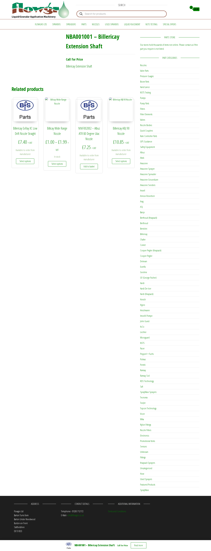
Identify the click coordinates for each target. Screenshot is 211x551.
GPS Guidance (146, 141)
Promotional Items (147, 441)
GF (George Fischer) (148, 277)
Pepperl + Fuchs (147, 353)
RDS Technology (147, 381)
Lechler (143, 332)
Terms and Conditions (117, 511)
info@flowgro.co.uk (76, 515)
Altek (142, 157)
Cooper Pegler (146, 255)
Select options (25, 161)
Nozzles (96, 24)
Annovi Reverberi (147, 196)
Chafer (143, 239)
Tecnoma (144, 397)
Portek (142, 364)
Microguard (145, 337)
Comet (143, 245)
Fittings (143, 457)
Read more (138, 545)
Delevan (143, 261)
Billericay (143, 234)
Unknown (144, 451)
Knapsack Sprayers (147, 462)
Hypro (142, 304)
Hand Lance (145, 87)
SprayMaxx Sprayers (148, 392)
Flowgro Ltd (41, 24)
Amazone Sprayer (147, 168)
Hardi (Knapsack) (146, 294)
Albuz (142, 152)
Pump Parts (144, 103)
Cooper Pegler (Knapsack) (150, 250)
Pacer (142, 348)
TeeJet (142, 402)
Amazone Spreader (148, 174)
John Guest (144, 321)
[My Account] (184, 9)
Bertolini (143, 228)
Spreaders (71, 24)
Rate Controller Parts (148, 136)
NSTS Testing (151, 24)
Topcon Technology (148, 408)
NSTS (142, 343)
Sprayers (56, 24)
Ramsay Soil (145, 375)
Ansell (142, 190)
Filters (142, 108)
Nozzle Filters (145, 430)
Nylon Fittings (145, 424)
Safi (141, 386)
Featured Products (147, 484)
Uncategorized (146, 468)
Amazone (144, 163)
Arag (141, 201)
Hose (142, 473)
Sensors (143, 446)
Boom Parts (144, 81)
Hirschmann (145, 310)
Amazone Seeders (147, 185)
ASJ (141, 206)
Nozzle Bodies (146, 125)
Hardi (142, 283)
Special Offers (169, 24)
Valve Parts (144, 70)
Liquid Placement (132, 24)
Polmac (143, 359)
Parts (84, 24)
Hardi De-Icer (145, 288)
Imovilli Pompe (146, 315)
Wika (142, 419)
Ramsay (143, 370)
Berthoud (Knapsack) (148, 217)
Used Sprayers (112, 24)
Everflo (143, 266)
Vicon (142, 413)
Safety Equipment (147, 147)
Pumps (143, 98)
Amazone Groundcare (149, 179)
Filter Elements (146, 114)
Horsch (143, 299)
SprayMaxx (144, 490)
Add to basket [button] (89, 166)
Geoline (143, 272)
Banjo (142, 212)
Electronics (144, 435)
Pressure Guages (147, 76)
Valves (142, 119)
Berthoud (144, 223)
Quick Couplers (146, 130)
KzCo (142, 326)
